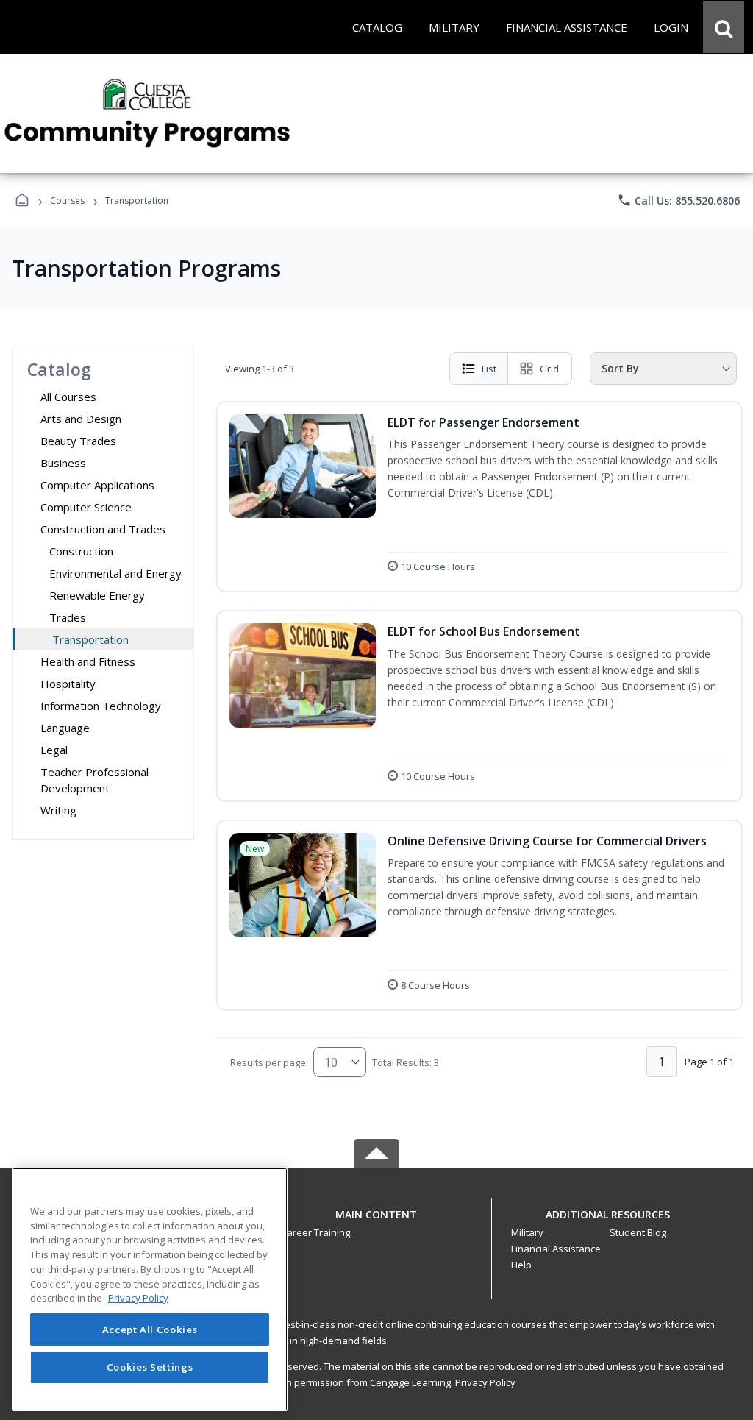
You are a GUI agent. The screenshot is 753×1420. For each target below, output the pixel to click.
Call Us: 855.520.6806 (678, 200)
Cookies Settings (150, 1367)
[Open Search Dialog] (723, 27)
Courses (67, 200)
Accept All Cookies (150, 1329)
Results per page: (269, 1062)
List (489, 368)
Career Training (315, 1232)
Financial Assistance (556, 1248)
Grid (549, 368)
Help (521, 1264)
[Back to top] (376, 1222)
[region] (150, 1289)
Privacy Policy (485, 1382)
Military (527, 1232)
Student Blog (638, 1232)
